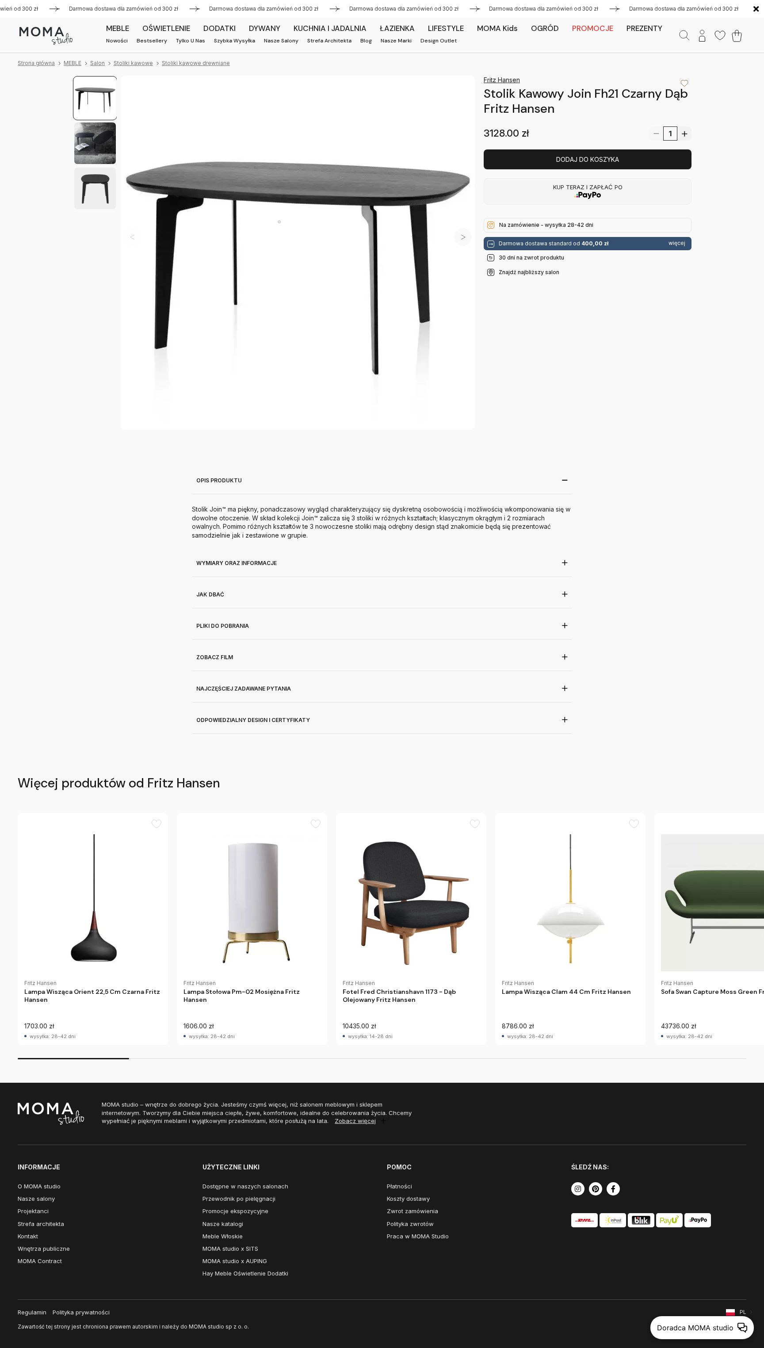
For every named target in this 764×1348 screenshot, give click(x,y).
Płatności (399, 1186)
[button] (463, 237)
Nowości (117, 40)
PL (743, 1312)
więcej (676, 243)
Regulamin (32, 1312)
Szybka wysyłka (234, 40)
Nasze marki (396, 40)
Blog (366, 40)
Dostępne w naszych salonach (245, 1186)
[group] (93, 929)
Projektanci (33, 1210)
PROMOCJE (592, 28)
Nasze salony (281, 40)
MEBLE (72, 63)
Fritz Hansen (502, 80)
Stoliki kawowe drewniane (196, 63)
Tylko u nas (190, 40)
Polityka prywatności (81, 1312)
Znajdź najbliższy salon (529, 271)
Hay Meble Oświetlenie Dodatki (245, 1273)
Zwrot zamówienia (412, 1210)
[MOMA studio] (46, 36)
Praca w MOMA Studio (418, 1236)
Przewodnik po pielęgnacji (238, 1198)
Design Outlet (438, 40)
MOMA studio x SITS (230, 1248)
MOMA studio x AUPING (234, 1260)
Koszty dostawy (408, 1198)
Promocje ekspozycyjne (235, 1210)
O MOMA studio (39, 1186)
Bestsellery (152, 40)
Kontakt (28, 1236)
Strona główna (36, 63)
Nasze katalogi (222, 1223)
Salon (97, 63)
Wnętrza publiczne (44, 1248)
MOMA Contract (40, 1260)
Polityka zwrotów (410, 1223)
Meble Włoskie (222, 1236)
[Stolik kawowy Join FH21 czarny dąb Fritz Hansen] (298, 253)
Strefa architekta (329, 40)
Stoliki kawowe (133, 63)
